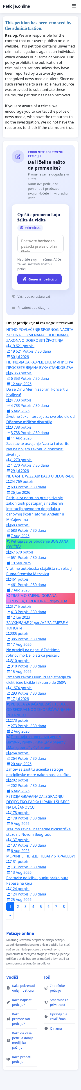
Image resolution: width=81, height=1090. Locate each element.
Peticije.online (16, 6)
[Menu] (73, 6)
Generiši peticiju (42, 279)
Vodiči (12, 977)
